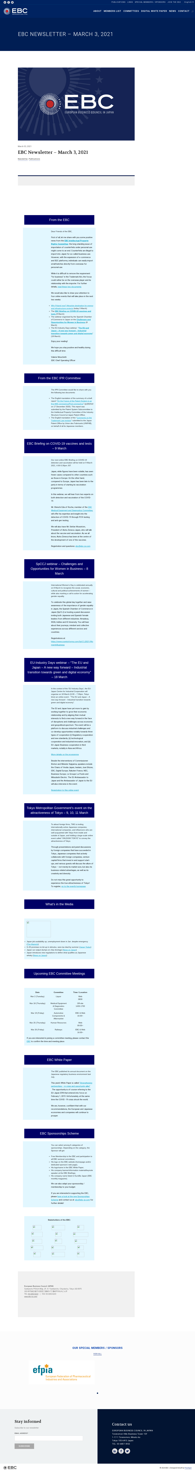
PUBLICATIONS (118, 2)
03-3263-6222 (33, 1294)
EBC (29, 1041)
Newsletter (23, 159)
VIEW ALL (97, 1354)
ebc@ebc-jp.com (82, 546)
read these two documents (69, 286)
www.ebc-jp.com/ (30, 1297)
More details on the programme (65, 754)
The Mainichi (32, 944)
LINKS (130, 2)
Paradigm (188, 1468)
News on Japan (69, 950)
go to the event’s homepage (73, 886)
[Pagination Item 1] (97, 1393)
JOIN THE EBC (174, 2)
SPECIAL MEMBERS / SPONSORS (150, 2)
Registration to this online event (65, 790)
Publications (34, 159)
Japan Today (85, 947)
